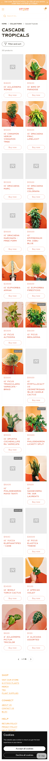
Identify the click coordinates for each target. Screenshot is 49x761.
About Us (7, 705)
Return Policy (9, 723)
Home (4, 24)
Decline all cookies (24, 755)
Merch (5, 687)
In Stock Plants (10, 683)
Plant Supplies (10, 693)
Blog (4, 712)
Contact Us (8, 708)
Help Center (8, 730)
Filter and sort (14, 44)
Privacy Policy (9, 727)
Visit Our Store (10, 680)
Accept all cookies (24, 748)
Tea (4, 690)
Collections (16, 24)
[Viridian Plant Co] (23, 9)
